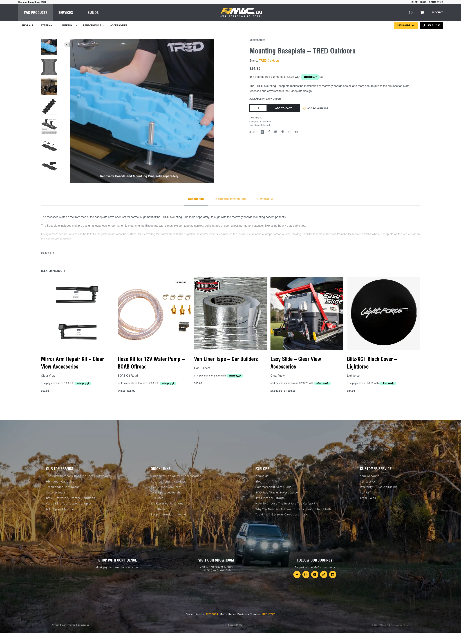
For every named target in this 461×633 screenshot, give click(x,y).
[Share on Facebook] (269, 132)
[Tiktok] (323, 574)
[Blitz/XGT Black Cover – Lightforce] (383, 313)
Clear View (48, 375)
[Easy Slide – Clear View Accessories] (306, 313)
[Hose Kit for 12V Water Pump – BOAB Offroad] (154, 313)
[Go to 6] (49, 146)
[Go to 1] (49, 47)
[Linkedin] (332, 574)
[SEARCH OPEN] (411, 13)
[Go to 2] (49, 67)
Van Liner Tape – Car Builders (226, 359)
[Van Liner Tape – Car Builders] (230, 313)
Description (196, 199)
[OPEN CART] (422, 13)
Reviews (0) (265, 199)
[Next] (213, 110)
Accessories (257, 40)
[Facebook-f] (297, 574)
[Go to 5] (49, 126)
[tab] (196, 198)
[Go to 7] (49, 166)
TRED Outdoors (269, 60)
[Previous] (70, 110)
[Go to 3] (49, 86)
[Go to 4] (49, 106)
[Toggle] (47, 253)
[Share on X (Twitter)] (262, 132)
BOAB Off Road (128, 375)
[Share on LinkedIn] (276, 132)
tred (268, 124)
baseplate (260, 124)
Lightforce (353, 375)
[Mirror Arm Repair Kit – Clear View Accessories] (77, 313)
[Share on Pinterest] (282, 132)
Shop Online (403, 25)
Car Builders (202, 368)
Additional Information (230, 199)
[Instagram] (306, 574)
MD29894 (212, 614)
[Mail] (289, 132)
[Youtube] (314, 574)
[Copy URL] (296, 132)
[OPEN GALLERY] (142, 111)
